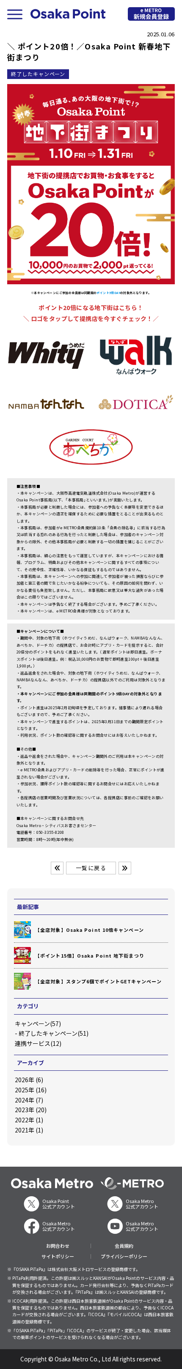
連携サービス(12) (38, 1043)
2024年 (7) (29, 1100)
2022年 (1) (29, 1120)
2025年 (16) (31, 1090)
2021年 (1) (29, 1130)
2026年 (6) (29, 1079)
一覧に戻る (91, 868)
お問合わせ (57, 1246)
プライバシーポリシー (124, 1256)
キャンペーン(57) (38, 1023)
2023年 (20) (31, 1109)
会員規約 (124, 1246)
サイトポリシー (57, 1256)
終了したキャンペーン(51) (53, 1033)
